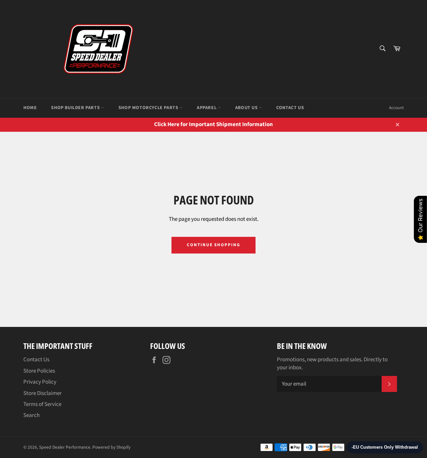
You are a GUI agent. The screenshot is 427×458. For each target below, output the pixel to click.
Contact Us (290, 107)
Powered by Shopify (111, 447)
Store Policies (39, 371)
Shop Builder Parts (76, 107)
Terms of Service (42, 404)
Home (30, 107)
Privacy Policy (39, 382)
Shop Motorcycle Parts (148, 107)
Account (396, 108)
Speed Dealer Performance (64, 447)
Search (31, 415)
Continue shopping (213, 245)
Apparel (207, 107)
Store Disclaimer (42, 393)
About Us (247, 107)
